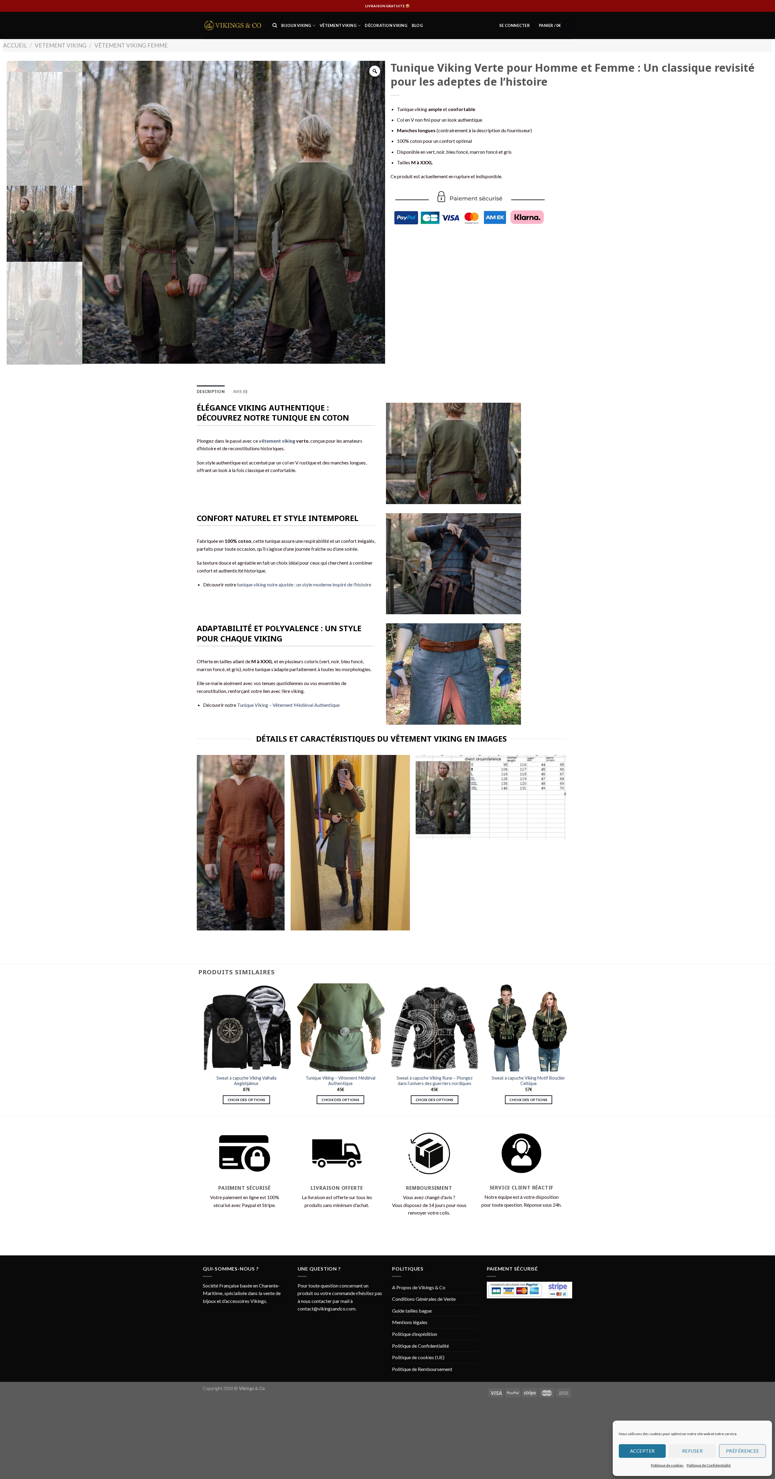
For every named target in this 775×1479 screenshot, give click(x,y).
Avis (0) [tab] (240, 391)
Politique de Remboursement (422, 1369)
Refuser (692, 1451)
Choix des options (246, 1100)
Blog (417, 25)
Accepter (642, 1451)
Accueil (15, 45)
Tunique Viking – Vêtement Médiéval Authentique (288, 705)
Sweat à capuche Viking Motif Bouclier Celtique (528, 1080)
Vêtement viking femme (131, 45)
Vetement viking (61, 45)
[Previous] (202, 1049)
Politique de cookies (667, 1465)
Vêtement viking (338, 25)
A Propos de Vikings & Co (418, 1287)
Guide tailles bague (412, 1310)
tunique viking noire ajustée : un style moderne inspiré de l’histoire (304, 584)
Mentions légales (409, 1322)
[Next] (572, 1049)
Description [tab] (211, 391)
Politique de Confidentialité (709, 1465)
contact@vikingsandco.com (326, 1308)
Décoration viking (386, 25)
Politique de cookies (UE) (418, 1357)
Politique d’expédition (414, 1334)
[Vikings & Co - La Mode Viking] (233, 25)
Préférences (742, 1451)
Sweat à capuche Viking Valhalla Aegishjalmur (246, 1080)
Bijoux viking (296, 25)
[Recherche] (274, 25)
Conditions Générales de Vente (424, 1299)
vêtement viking (277, 441)
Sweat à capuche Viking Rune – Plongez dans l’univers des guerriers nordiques (435, 1080)
